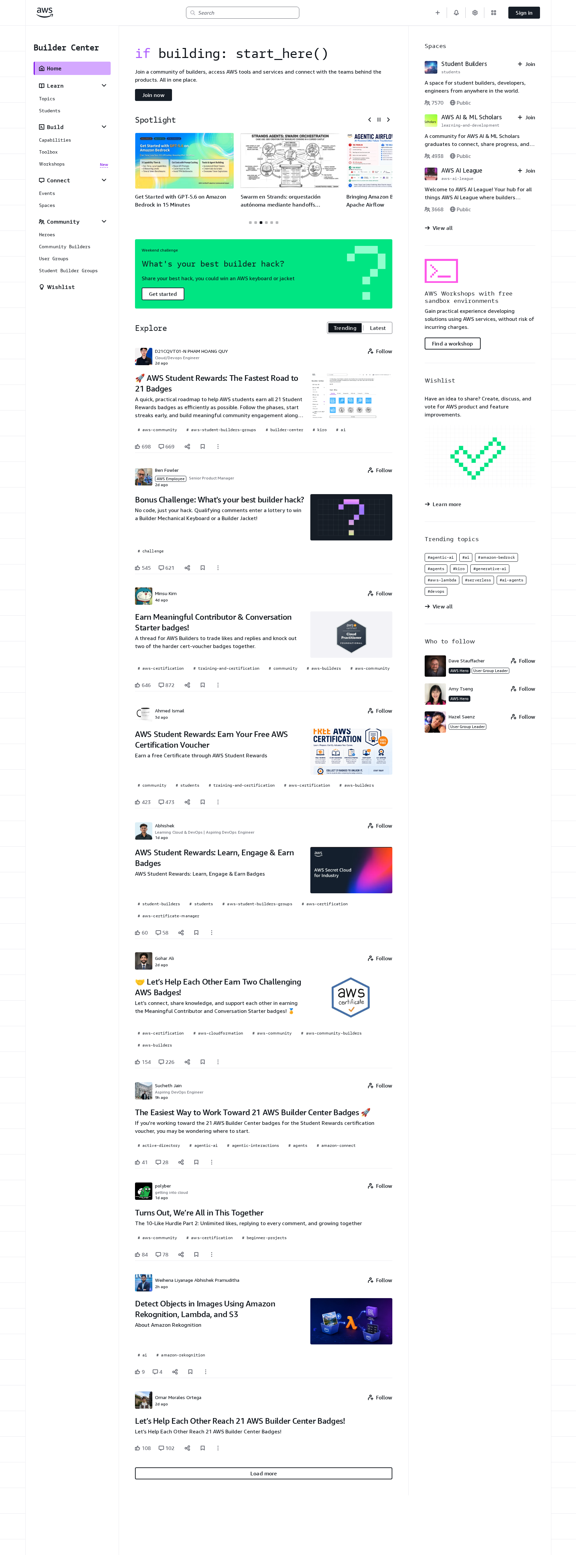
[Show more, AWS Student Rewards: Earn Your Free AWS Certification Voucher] (218, 802)
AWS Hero (459, 670)
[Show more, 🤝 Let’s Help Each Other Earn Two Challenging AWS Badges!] (218, 1062)
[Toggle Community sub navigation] (104, 221)
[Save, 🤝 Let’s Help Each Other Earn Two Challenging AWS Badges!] (202, 1062)
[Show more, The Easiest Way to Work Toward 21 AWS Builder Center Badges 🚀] (211, 1162)
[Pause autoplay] (379, 120)
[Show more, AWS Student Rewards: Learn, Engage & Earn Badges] (211, 933)
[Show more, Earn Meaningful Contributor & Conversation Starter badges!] (218, 685)
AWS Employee (171, 478)
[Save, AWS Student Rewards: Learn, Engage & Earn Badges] (196, 932)
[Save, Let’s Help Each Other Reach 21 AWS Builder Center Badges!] (202, 1448)
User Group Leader (490, 670)
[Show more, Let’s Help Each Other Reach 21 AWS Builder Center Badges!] (218, 1448)
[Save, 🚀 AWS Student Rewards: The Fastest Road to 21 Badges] (202, 446)
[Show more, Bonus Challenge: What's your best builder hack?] (218, 568)
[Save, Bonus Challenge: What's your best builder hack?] (202, 567)
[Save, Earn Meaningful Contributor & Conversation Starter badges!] (202, 685)
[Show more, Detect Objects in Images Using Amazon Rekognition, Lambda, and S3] (205, 1372)
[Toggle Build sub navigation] (104, 127)
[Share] (187, 446)
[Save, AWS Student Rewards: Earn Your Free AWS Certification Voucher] (202, 802)
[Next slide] (388, 120)
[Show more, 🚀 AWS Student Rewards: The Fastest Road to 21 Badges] (218, 446)
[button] (437, 12)
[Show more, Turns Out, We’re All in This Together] (211, 1254)
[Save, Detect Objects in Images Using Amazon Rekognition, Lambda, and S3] (190, 1371)
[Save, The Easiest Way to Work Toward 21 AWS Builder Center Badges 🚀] (196, 1162)
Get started (163, 294)
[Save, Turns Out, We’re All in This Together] (196, 1254)
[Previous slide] (370, 120)
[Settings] (475, 12)
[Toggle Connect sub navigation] (104, 180)
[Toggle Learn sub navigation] (104, 85)
